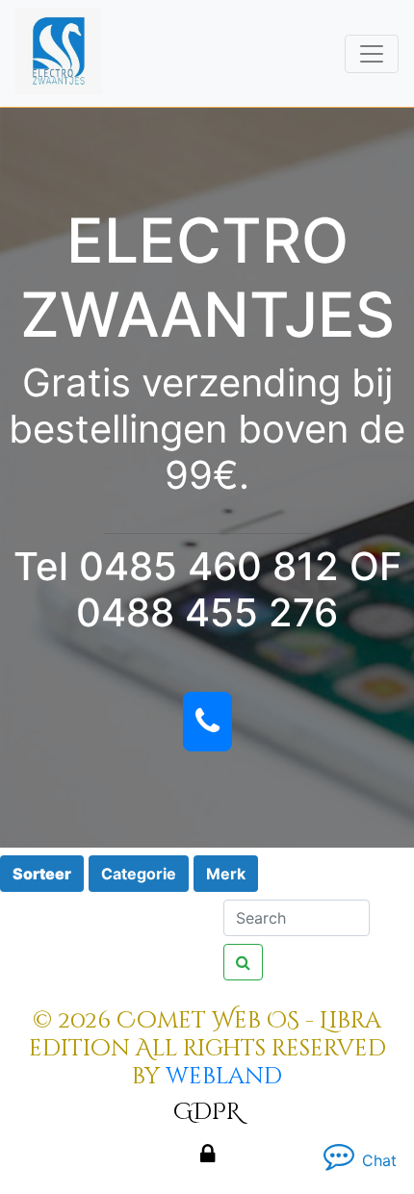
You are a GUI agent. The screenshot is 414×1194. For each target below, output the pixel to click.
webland (224, 1076)
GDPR (207, 1112)
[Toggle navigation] (372, 54)
